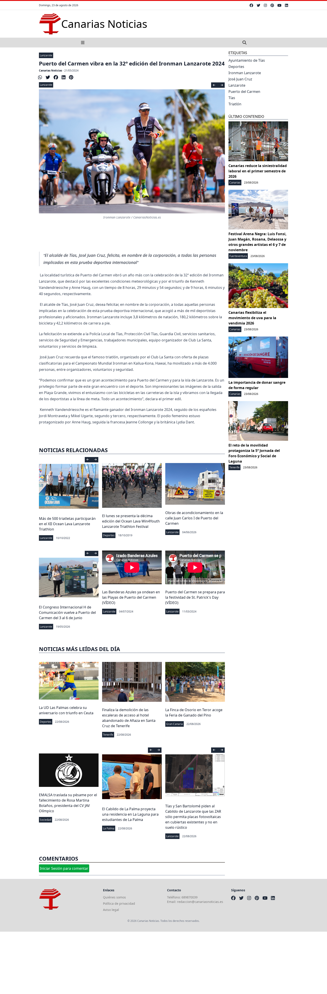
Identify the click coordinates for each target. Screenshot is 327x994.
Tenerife (108, 735)
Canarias (234, 182)
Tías (231, 97)
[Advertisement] (133, 963)
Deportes (109, 535)
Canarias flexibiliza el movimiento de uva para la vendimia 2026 (252, 318)
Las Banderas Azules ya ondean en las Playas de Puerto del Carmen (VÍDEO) (131, 597)
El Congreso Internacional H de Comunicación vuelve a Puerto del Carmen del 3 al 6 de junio (67, 612)
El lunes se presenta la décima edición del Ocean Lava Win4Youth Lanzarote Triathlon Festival (131, 521)
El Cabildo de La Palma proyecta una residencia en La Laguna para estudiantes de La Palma (130, 814)
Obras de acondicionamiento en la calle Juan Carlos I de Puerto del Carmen (194, 518)
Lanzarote (46, 55)
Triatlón (234, 104)
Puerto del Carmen (244, 91)
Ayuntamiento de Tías (246, 60)
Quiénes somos (114, 897)
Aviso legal (111, 910)
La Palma (108, 828)
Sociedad (45, 820)
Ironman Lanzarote (244, 72)
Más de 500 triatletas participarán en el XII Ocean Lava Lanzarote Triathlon (67, 524)
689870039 (190, 897)
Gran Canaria (174, 724)
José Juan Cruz (240, 79)
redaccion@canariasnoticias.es (200, 902)
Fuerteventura (238, 256)
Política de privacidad (119, 903)
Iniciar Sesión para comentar (64, 868)
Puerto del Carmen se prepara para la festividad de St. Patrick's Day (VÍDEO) (195, 597)
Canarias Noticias (50, 70)
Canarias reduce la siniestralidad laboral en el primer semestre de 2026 (257, 171)
